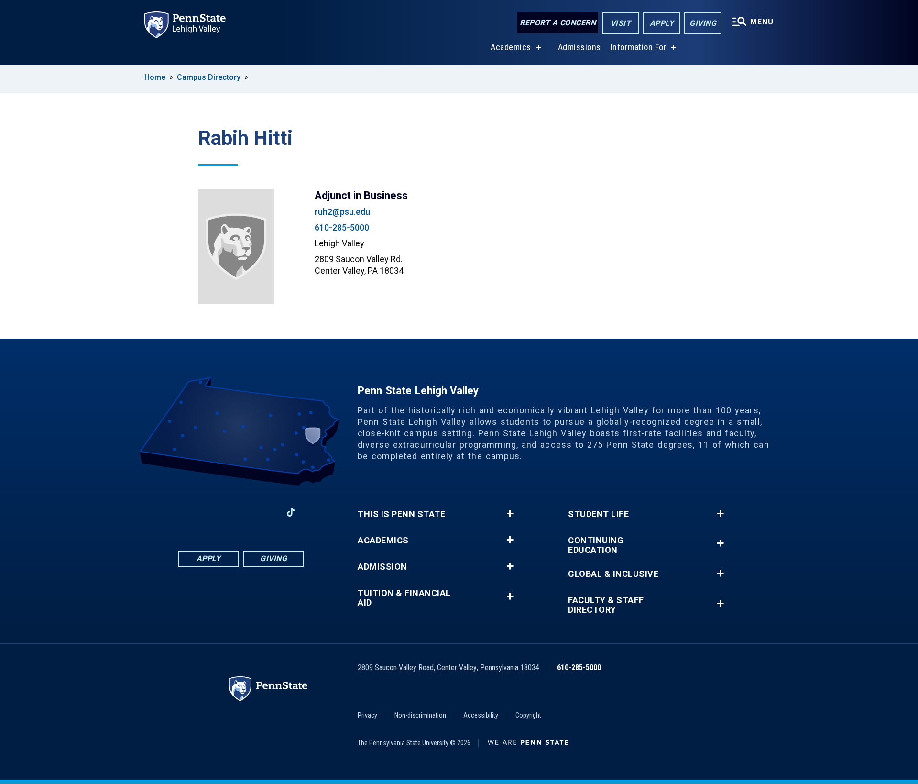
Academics (511, 47)
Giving (702, 23)
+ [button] (510, 513)
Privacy (367, 715)
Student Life (598, 514)
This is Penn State (401, 514)
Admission (382, 567)
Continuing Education (595, 545)
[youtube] (266, 512)
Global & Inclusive (613, 574)
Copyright (528, 715)
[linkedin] (241, 512)
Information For (639, 47)
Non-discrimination (420, 715)
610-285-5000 (342, 227)
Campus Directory (208, 77)
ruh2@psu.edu (342, 212)
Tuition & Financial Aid (404, 597)
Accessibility (480, 715)
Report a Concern (558, 22)
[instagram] (216, 512)
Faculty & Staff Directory (606, 605)
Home (154, 77)
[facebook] (191, 512)
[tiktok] (291, 512)
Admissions (579, 47)
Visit (621, 23)
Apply (662, 23)
